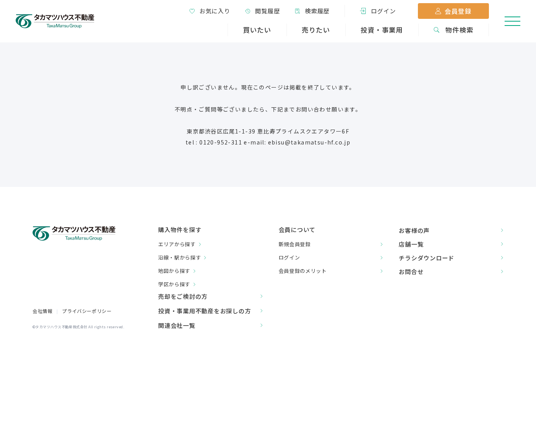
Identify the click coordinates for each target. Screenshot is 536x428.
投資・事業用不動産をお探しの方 (204, 311)
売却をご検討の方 (183, 296)
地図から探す (174, 270)
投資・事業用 (382, 30)
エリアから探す (177, 244)
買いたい (257, 30)
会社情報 (42, 310)
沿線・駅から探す (179, 257)
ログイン (289, 257)
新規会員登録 (295, 244)
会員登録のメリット (303, 270)
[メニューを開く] (512, 21)
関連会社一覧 (176, 325)
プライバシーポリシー (86, 310)
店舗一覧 (411, 244)
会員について (297, 229)
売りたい (316, 30)
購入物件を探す (179, 230)
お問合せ (411, 271)
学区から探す (174, 284)
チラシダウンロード (426, 258)
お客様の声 (414, 230)
